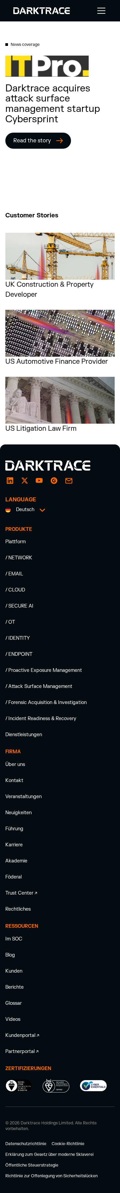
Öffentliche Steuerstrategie (31, 1165)
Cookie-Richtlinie (68, 1143)
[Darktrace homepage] (55, 466)
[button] (100, 11)
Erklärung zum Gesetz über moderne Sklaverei (49, 1154)
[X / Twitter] (24, 480)
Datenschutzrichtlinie (25, 1143)
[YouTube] (39, 480)
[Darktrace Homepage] (41, 10)
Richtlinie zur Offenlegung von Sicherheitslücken (51, 1176)
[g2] (54, 480)
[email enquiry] (68, 480)
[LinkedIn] (10, 480)
